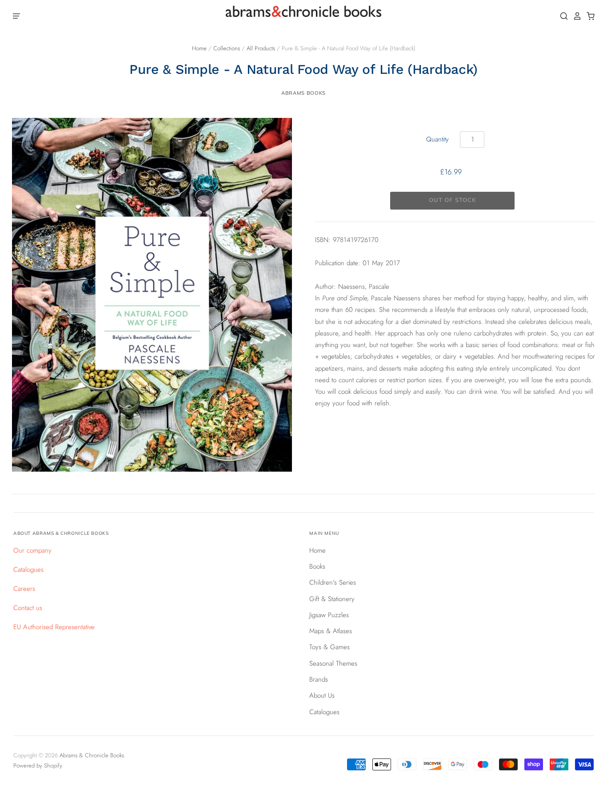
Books (317, 566)
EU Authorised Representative (54, 627)
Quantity (437, 139)
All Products (261, 48)
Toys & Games (329, 647)
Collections (226, 48)
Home (199, 48)
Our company (32, 550)
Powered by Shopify (37, 765)
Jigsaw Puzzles (329, 615)
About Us (322, 695)
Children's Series (332, 582)
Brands (318, 679)
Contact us (27, 608)
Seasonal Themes (333, 663)
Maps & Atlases (330, 631)
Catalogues (28, 569)
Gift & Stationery (332, 599)
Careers (24, 589)
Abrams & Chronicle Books (92, 755)
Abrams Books (303, 93)
